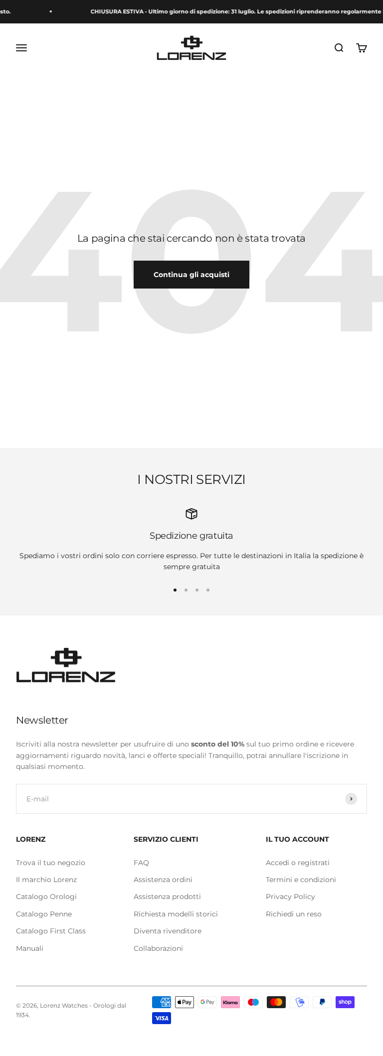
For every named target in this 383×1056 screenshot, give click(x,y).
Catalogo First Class (51, 930)
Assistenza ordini (163, 879)
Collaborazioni (158, 948)
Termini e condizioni (301, 879)
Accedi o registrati (298, 862)
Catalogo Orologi (46, 896)
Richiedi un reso (294, 913)
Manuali (29, 948)
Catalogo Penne (44, 913)
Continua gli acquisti (191, 274)
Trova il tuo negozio (50, 862)
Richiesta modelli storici (176, 913)
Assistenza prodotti (167, 896)
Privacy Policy (290, 896)
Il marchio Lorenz (46, 879)
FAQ (141, 862)
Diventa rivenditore (167, 930)
